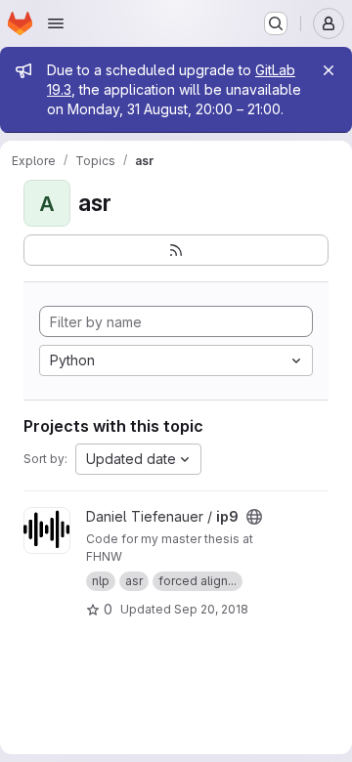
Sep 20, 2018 (211, 609)
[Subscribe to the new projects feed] (176, 250)
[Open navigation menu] (55, 23)
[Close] (328, 70)
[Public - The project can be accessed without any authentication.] (254, 517)
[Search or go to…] (275, 23)
